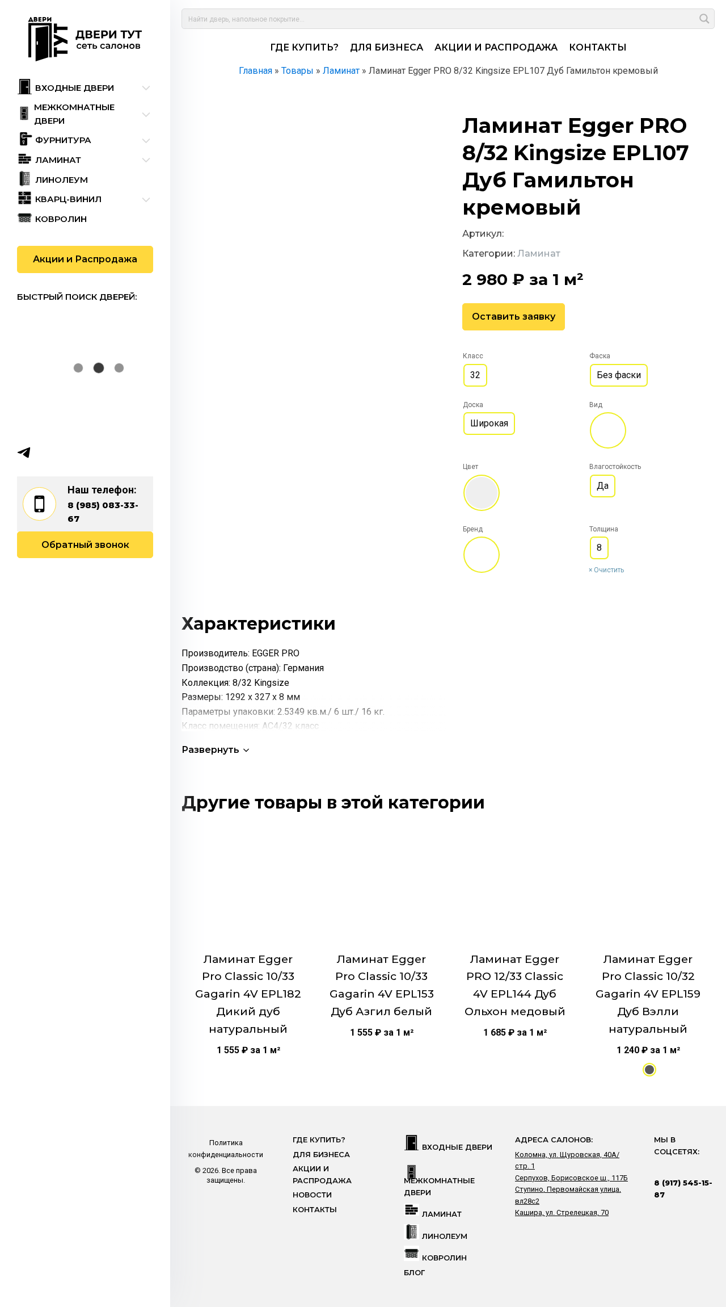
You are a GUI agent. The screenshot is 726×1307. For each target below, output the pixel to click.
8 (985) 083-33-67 (102, 512)
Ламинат (538, 253)
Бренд (473, 529)
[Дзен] (90, 452)
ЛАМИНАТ (442, 1214)
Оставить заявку (513, 316)
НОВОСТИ (312, 1195)
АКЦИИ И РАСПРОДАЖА (496, 47)
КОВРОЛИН (444, 1258)
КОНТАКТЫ (598, 47)
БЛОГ (414, 1272)
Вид (595, 405)
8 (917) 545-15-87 (683, 1188)
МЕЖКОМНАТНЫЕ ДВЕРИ (439, 1186)
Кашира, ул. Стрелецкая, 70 (562, 1212)
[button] (216, 749)
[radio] (475, 375)
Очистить (609, 570)
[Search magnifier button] (704, 18)
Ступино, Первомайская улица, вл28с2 (568, 1195)
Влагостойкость (615, 467)
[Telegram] (24, 452)
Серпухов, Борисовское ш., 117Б (571, 1178)
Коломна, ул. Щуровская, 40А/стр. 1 (567, 1160)
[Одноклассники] (68, 452)
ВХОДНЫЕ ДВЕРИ (457, 1147)
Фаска (599, 356)
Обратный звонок (85, 544)
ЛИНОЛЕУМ (444, 1236)
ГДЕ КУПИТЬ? (304, 47)
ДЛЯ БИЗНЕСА (386, 47)
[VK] (46, 452)
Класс (473, 356)
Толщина (603, 529)
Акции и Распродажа (85, 259)
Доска (473, 405)
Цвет (470, 467)
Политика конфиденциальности (225, 1148)
